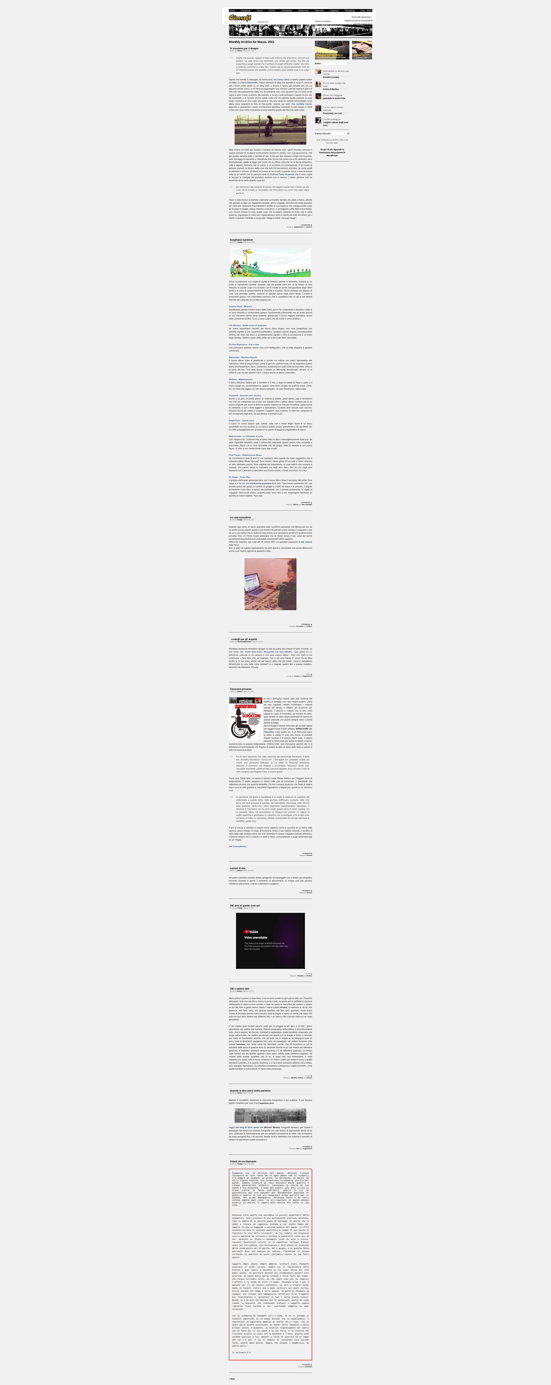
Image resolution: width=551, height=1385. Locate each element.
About (260, 10)
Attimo (239, 51)
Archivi (272, 10)
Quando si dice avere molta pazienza (250, 1090)
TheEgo (239, 242)
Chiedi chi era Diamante (243, 1161)
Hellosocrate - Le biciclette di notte (246, 436)
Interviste (319, 10)
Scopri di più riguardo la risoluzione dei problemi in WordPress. (332, 152)
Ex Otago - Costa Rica (239, 477)
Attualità (300, 976)
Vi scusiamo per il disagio (244, 48)
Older (232, 1379)
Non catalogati (307, 504)
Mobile (369, 10)
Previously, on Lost (332, 113)
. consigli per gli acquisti (243, 639)
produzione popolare (260, 483)
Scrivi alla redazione (361, 17)
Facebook (246, 10)
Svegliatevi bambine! (241, 240)
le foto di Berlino (331, 89)
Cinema (296, 676)
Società (309, 227)
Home (232, 10)
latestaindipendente (244, 641)
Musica (295, 504)
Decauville (252, 82)
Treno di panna (286, 174)
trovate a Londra (331, 77)
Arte (297, 1148)
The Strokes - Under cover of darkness (248, 325)
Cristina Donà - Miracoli (240, 306)
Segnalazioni (298, 227)
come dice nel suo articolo (268, 651)
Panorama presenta (240, 689)
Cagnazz (334, 10)
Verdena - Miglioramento (241, 379)
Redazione (304, 10)
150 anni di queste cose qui (245, 905)
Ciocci (280, 79)
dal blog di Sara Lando (247, 1127)
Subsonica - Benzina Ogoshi (243, 357)
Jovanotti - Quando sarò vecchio (245, 395)
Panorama (269, 732)
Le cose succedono (240, 517)
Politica (309, 626)
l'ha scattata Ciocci (302, 104)
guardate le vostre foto (334, 98)
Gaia (231, 149)
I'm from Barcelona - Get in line (244, 344)
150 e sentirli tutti (239, 988)
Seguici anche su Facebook (357, 20)
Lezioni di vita (237, 868)
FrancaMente (239, 846)
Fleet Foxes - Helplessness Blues (245, 455)
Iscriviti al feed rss (362, 24)
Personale (299, 626)
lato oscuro (306, 542)
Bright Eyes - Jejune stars (241, 420)
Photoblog (350, 10)
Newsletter (287, 10)
